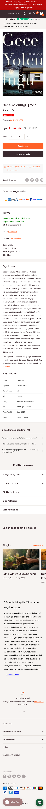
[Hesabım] (30, 13)
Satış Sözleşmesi (11, 474)
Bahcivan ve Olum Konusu (19, 574)
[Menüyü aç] (4, 14)
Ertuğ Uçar (12, 231)
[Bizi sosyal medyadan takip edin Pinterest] (14, 776)
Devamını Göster (12, 675)
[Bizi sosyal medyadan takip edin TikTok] (24, 776)
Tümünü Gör (38, 546)
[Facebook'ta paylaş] (27, 180)
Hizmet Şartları (10, 483)
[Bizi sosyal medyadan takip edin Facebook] (4, 776)
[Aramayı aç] (25, 13)
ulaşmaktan (39, 701)
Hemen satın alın (23, 154)
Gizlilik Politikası (11, 492)
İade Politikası (10, 500)
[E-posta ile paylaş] (41, 180)
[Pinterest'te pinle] (32, 180)
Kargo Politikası (11, 509)
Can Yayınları (16, 120)
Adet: (5, 137)
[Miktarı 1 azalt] (11, 136)
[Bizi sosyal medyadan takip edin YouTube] (19, 776)
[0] (35, 13)
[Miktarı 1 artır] (27, 136)
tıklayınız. (6, 367)
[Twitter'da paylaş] (37, 180)
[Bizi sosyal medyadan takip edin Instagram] (9, 776)
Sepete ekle (23, 146)
